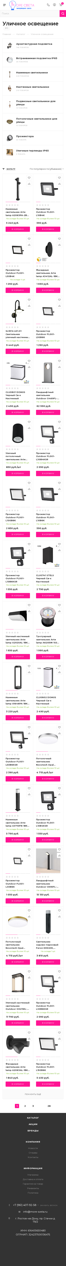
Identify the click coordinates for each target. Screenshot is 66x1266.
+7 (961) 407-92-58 (24, 1205)
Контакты (33, 1157)
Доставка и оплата (33, 1179)
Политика (33, 1192)
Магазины (33, 1174)
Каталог (33, 1117)
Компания (33, 1141)
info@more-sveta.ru (35, 1211)
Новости (33, 1148)
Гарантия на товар (33, 1183)
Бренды (33, 1130)
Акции (33, 1124)
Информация (33, 1168)
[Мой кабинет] (54, 5)
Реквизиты (33, 1188)
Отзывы (33, 1152)
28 (49, 1106)
